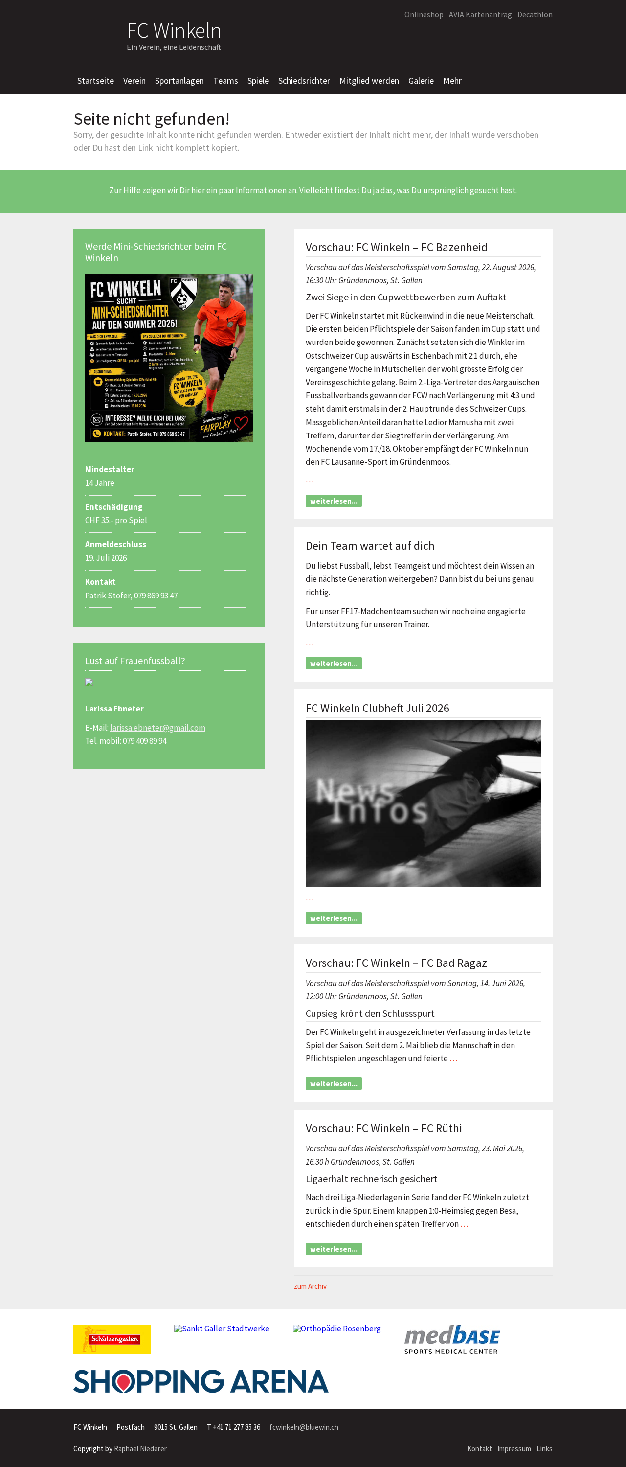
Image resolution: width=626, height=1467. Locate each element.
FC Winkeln (174, 29)
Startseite (95, 80)
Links (545, 1448)
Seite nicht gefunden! (151, 119)
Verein (134, 80)
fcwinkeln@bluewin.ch (303, 1427)
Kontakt (479, 1448)
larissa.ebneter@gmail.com (157, 727)
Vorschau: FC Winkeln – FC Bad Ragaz (396, 962)
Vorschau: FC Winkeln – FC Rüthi (384, 1128)
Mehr (452, 80)
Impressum (514, 1448)
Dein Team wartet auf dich (370, 545)
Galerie (421, 80)
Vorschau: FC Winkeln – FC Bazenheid (397, 246)
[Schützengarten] (112, 1343)
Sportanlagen (179, 80)
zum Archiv (310, 1286)
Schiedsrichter (304, 80)
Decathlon (535, 14)
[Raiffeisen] (501, 37)
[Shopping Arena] (201, 1385)
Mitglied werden (369, 80)
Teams (225, 80)
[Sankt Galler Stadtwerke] (221, 1333)
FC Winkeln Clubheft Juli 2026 (377, 707)
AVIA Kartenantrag (480, 14)
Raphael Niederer (140, 1448)
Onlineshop (424, 14)
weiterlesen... (334, 500)
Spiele (258, 80)
